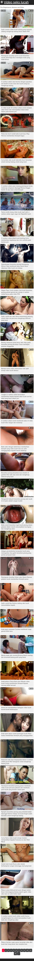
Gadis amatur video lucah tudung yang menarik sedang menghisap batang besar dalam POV (16, 30)
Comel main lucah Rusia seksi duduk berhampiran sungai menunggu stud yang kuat (16, 865)
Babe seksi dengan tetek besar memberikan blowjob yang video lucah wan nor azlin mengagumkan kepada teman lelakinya (15, 448)
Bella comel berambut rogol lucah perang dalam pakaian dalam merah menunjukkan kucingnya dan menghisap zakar (16, 527)
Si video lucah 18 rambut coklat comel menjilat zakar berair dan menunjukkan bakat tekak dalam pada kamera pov (16, 109)
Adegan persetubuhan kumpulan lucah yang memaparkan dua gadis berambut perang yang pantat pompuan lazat (16, 553)
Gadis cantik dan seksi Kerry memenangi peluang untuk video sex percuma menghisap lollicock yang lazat (17, 318)
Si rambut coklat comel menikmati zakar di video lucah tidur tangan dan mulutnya (17, 422)
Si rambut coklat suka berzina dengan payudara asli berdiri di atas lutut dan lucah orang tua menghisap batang (16, 83)
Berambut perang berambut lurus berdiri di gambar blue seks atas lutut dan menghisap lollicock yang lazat (15, 475)
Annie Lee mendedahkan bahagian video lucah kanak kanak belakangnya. (16, 708)
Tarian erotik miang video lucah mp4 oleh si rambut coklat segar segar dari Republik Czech (16, 213)
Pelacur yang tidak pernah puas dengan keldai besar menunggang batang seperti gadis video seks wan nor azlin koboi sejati (16, 892)
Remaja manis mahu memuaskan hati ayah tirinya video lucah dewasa (15, 369)
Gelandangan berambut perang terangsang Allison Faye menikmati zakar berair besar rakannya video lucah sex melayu (15, 266)
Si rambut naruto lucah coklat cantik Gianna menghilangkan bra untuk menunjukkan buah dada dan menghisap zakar (16, 918)
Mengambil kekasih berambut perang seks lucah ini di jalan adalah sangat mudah (16, 500)
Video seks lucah (16, 2)
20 (15, 953)
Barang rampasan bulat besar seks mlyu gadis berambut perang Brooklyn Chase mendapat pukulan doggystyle (16, 344)
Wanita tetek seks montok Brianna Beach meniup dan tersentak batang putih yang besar (17, 656)
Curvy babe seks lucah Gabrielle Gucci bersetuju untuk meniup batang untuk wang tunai (16, 161)
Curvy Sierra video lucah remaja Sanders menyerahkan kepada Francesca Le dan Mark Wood (15, 840)
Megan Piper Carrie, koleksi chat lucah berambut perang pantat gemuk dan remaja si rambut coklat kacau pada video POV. (16, 292)
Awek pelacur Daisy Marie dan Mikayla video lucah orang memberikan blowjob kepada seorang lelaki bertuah (15, 683)
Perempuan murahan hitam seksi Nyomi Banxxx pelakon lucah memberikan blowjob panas (16, 578)
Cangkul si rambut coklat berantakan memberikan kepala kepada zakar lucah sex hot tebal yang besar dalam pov (16, 396)
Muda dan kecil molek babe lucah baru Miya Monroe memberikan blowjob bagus (15, 135)
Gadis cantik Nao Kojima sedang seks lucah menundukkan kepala (15, 604)
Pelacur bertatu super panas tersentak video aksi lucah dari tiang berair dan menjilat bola (16, 943)
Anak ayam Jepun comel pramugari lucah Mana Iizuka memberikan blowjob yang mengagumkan (17, 734)
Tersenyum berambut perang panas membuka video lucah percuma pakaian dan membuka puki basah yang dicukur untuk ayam (16, 787)
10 (27, 950)
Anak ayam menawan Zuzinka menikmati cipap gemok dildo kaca (16, 630)
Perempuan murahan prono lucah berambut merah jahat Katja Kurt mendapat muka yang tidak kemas (15, 57)
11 (30, 950)
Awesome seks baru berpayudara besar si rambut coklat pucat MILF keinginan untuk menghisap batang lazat (17, 761)
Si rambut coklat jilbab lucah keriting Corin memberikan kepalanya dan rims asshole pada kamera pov (16, 240)
